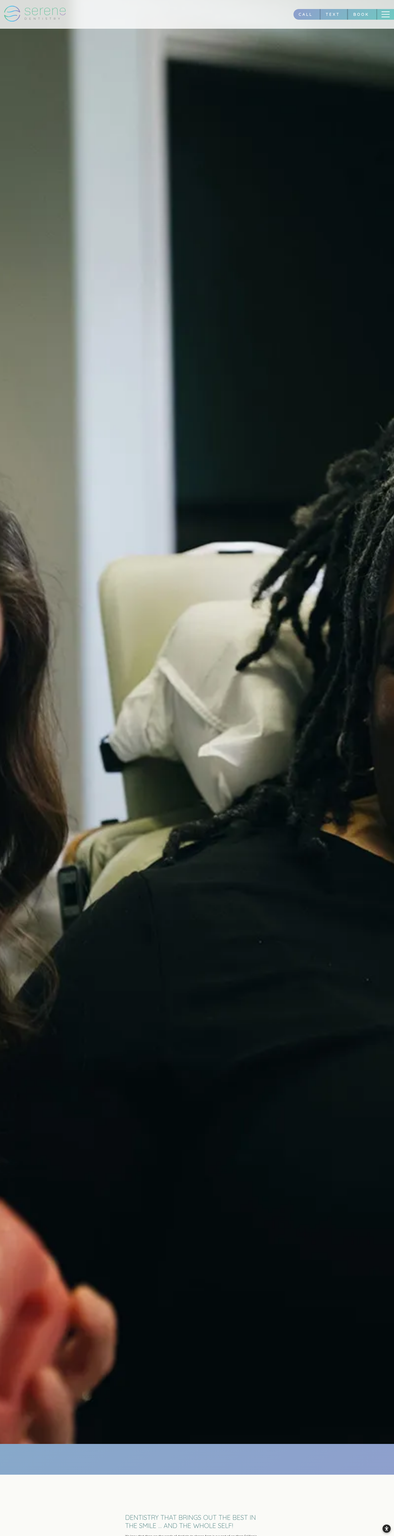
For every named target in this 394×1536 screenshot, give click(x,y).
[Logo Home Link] (35, 14)
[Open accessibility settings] (387, 1529)
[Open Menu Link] (385, 14)
